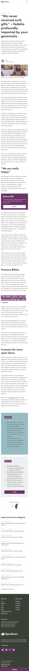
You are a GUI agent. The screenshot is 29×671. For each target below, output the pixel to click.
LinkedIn (18, 609)
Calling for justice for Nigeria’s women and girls (12, 584)
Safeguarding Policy (5, 664)
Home (2, 601)
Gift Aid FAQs (4, 613)
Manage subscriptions (6, 611)
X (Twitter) (18, 603)
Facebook (18, 601)
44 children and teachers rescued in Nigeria (11, 564)
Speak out (3, 603)
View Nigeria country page (7, 589)
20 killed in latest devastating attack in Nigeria (12, 571)
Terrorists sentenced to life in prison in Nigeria (12, 551)
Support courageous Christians (8, 624)
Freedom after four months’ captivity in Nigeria (12, 537)
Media (2, 609)
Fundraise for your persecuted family (9, 622)
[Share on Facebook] (16, 505)
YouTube (18, 607)
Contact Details (4, 645)
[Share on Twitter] (12, 506)
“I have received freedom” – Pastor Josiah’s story (12, 531)
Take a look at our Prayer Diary (8, 626)
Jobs (2, 605)
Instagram (18, 605)
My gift (14, 206)
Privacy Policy (4, 666)
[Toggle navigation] (27, 1)
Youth (2, 607)
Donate (14, 669)
